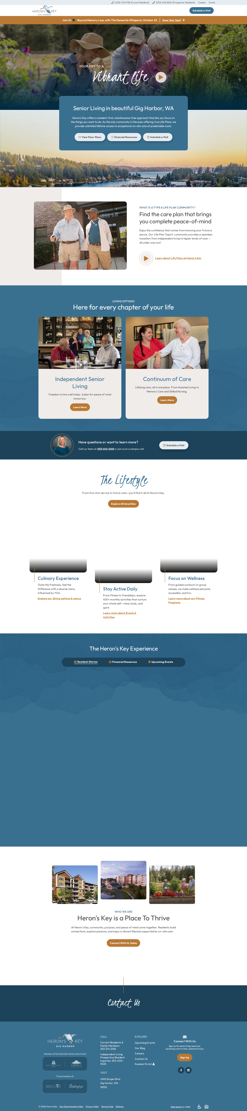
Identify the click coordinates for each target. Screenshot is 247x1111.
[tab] (85, 662)
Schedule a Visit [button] (202, 10)
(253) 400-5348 (105, 448)
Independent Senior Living (80, 382)
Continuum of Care (167, 378)
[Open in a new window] (53, 1063)
